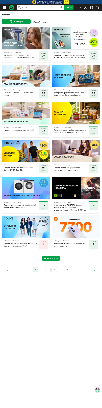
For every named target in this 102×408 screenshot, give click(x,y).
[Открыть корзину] (97, 7)
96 (67, 269)
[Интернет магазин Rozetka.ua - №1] (11, 7)
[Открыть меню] (4, 7)
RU (77, 7)
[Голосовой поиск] (61, 7)
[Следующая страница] (94, 269)
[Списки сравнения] (91, 7)
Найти (69, 7)
